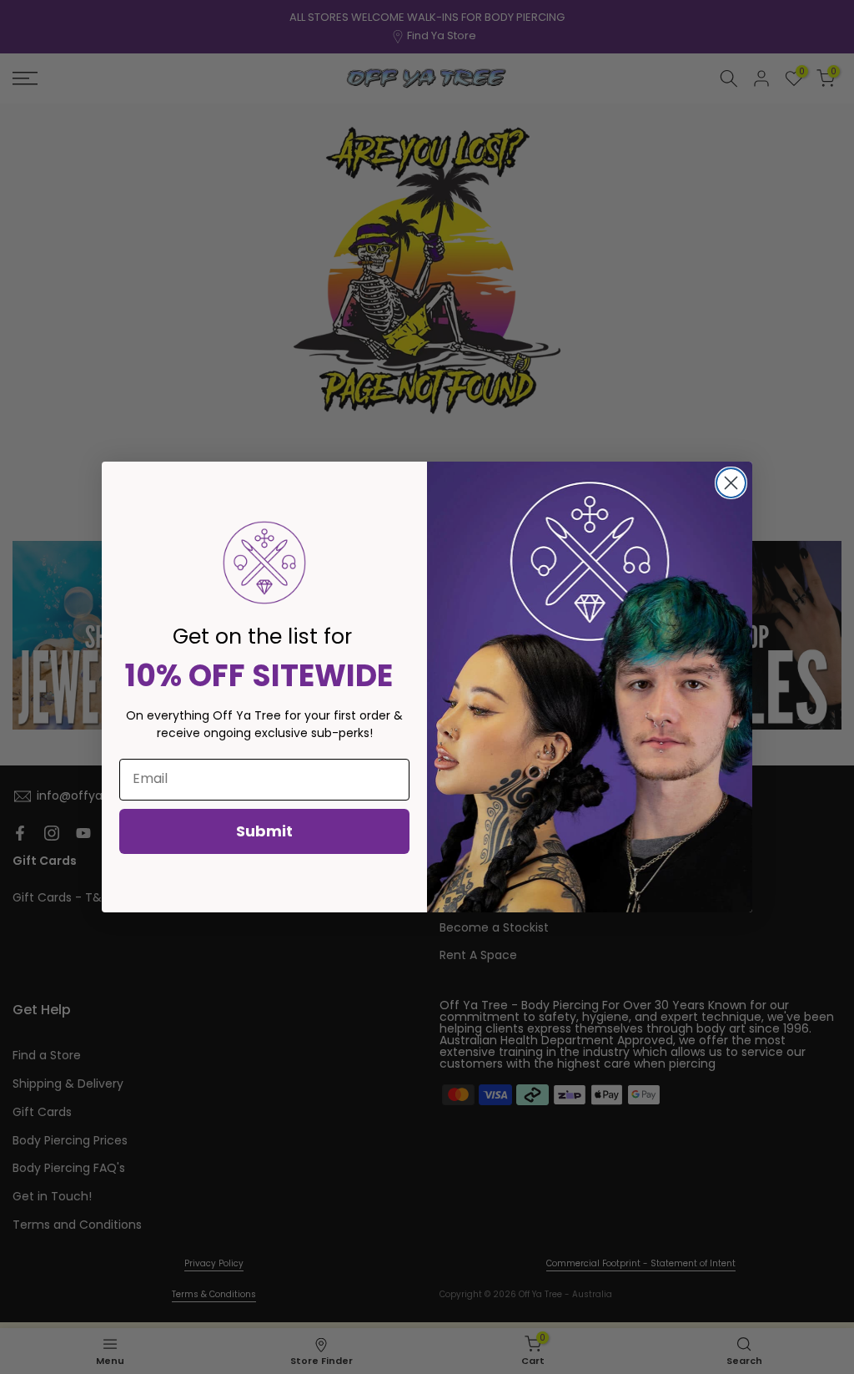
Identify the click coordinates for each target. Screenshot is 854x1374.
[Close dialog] (731, 483)
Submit (264, 831)
